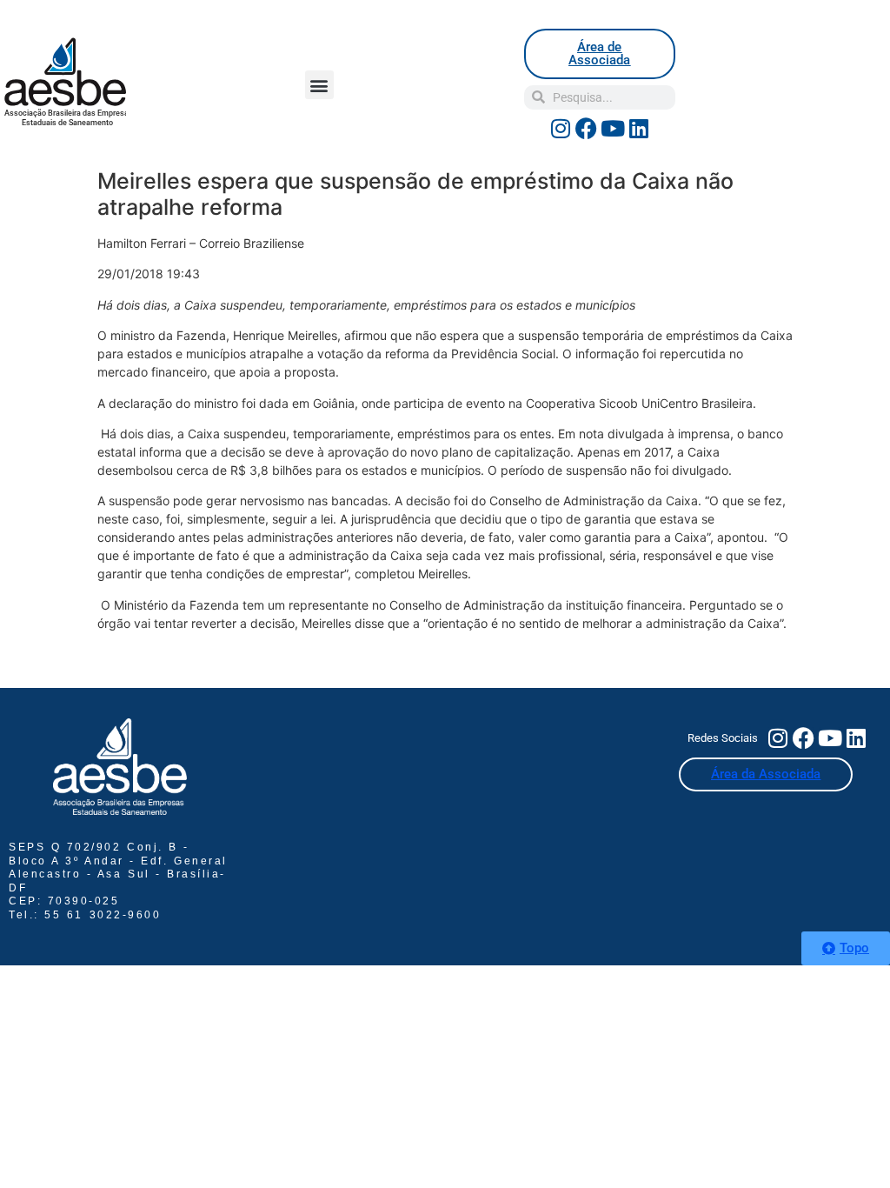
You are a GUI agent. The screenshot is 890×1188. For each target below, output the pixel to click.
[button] (319, 84)
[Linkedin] (639, 129)
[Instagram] (561, 129)
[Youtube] (613, 129)
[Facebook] (587, 129)
